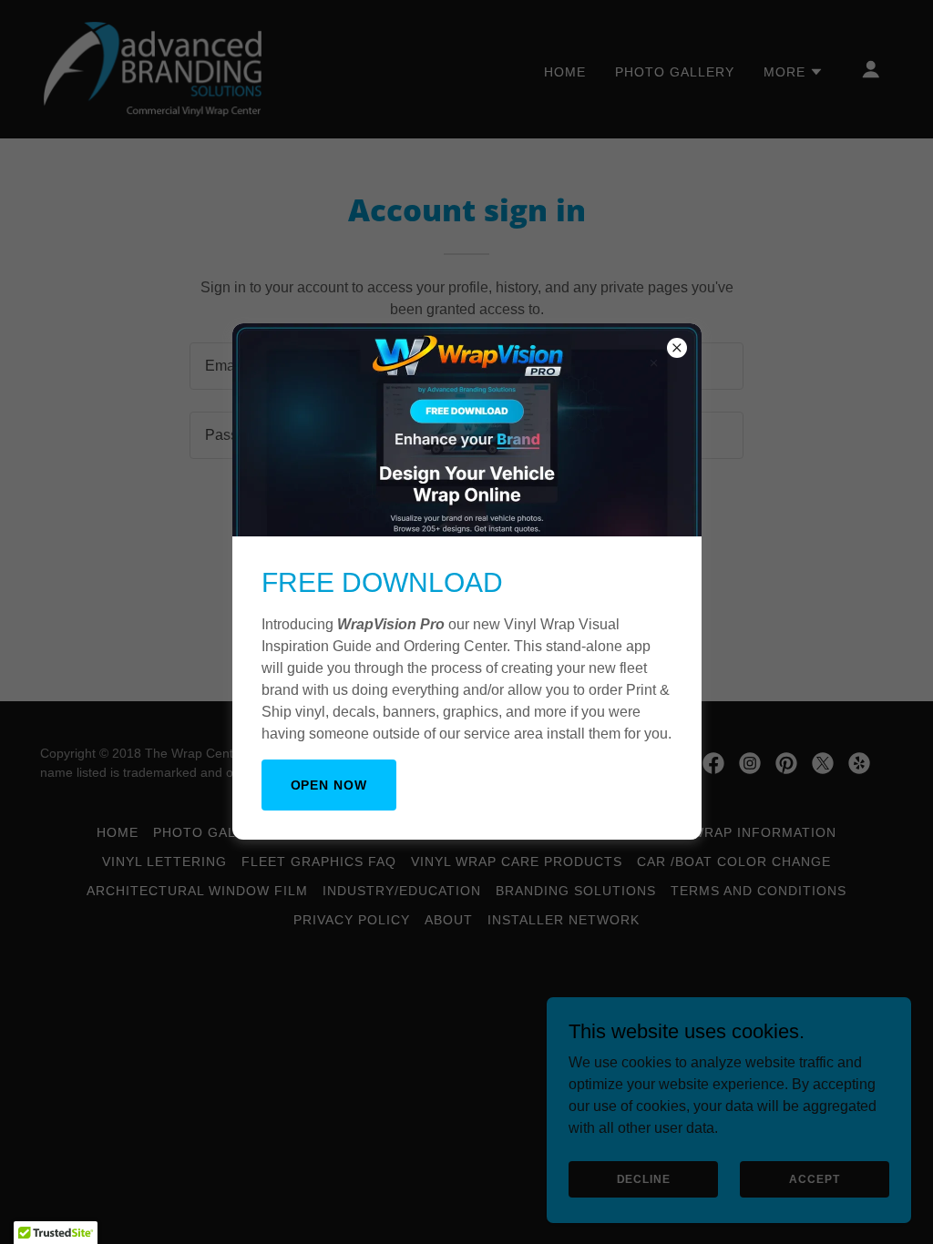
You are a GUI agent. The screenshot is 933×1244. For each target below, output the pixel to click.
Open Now (329, 785)
